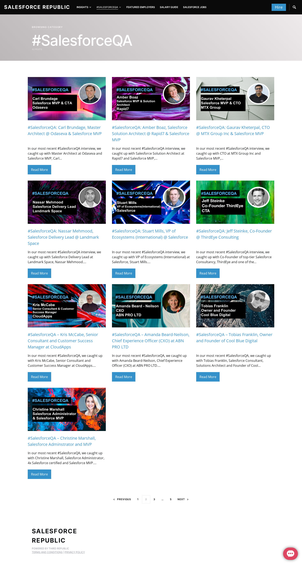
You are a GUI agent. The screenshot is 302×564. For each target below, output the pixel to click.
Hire (279, 7)
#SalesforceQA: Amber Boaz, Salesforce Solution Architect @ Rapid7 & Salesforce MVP (150, 133)
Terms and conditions (47, 552)
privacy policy (75, 552)
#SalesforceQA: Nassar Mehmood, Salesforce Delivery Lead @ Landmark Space (63, 237)
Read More (39, 169)
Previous (124, 499)
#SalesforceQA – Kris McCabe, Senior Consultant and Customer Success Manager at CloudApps (63, 341)
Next (181, 499)
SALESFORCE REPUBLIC (37, 7)
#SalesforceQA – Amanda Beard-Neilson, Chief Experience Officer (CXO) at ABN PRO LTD (150, 341)
